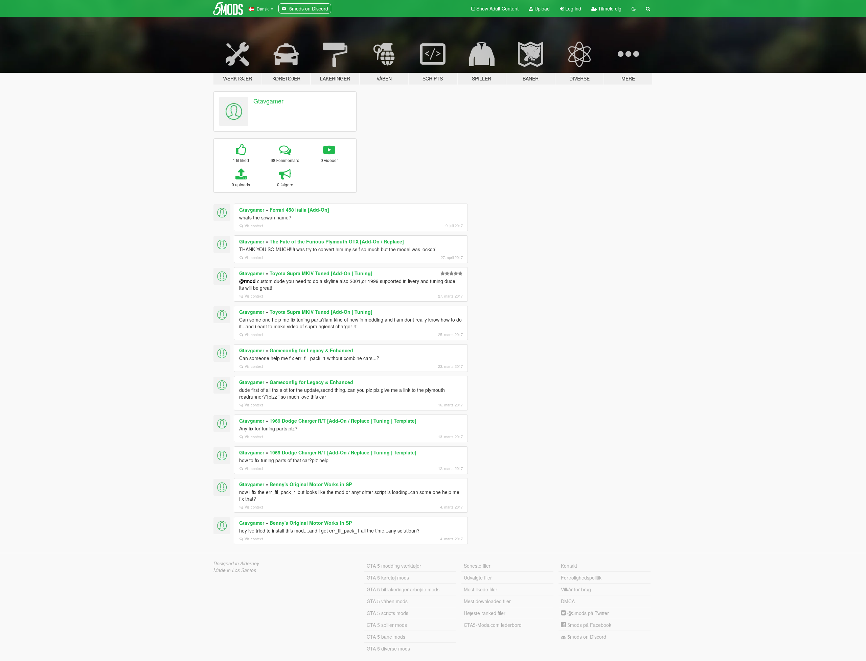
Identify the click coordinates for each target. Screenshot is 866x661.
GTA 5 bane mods (386, 636)
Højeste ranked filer (484, 613)
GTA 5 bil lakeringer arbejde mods (403, 589)
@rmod (247, 281)
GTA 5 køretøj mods (388, 577)
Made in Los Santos (234, 570)
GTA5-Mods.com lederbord (493, 624)
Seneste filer (477, 565)
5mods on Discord (586, 636)
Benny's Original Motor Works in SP (311, 484)
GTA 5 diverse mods (388, 648)
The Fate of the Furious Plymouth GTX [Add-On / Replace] (337, 241)
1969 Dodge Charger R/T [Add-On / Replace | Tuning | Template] (343, 420)
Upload (541, 8)
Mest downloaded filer (487, 601)
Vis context (254, 225)
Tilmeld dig (609, 8)
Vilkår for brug (576, 589)
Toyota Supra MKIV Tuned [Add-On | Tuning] (321, 273)
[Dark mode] (633, 8)
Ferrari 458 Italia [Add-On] (299, 209)
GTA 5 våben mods (387, 601)
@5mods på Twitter (587, 613)
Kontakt (569, 565)
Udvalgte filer (478, 577)
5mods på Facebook (588, 624)
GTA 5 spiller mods (387, 624)
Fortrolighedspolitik (581, 577)
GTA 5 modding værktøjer (394, 565)
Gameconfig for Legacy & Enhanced (311, 350)
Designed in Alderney (236, 563)
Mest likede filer (480, 589)
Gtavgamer (268, 100)
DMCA (568, 601)
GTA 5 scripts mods (387, 613)
